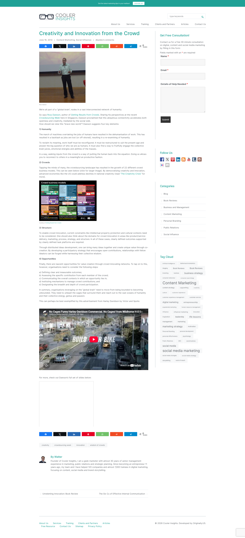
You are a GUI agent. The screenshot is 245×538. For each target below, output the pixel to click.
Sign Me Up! (138, 3)
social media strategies (170, 355)
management (167, 322)
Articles (184, 24)
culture (165, 292)
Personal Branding (172, 221)
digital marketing (170, 302)
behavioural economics (187, 263)
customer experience (178, 292)
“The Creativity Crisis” (131, 173)
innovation (80, 445)
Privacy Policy (95, 526)
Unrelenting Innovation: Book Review (60, 493)
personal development (187, 331)
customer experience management (173, 297)
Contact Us (200, 24)
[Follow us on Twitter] (167, 159)
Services (130, 24)
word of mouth (180, 360)
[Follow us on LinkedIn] (178, 159)
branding (165, 273)
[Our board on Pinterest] (173, 159)
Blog (166, 193)
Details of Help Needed (174, 84)
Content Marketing (66, 40)
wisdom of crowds (97, 445)
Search (202, 16)
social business (190, 341)
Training (145, 24)
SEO (179, 341)
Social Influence (83, 40)
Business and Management (176, 207)
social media (169, 345)
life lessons (195, 317)
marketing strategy (173, 326)
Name (165, 56)
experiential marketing (169, 307)
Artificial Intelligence (169, 263)
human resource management (191, 307)
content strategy (169, 288)
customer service (195, 297)
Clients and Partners (165, 24)
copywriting (184, 288)
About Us (115, 24)
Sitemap (79, 526)
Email (164, 70)
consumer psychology (187, 278)
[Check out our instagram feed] (200, 159)
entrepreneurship (191, 302)
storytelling (166, 360)
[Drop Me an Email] (167, 165)
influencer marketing (181, 312)
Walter (58, 456)
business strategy (193, 273)
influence (165, 312)
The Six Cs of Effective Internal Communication (122, 493)
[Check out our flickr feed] (162, 165)
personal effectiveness (170, 336)
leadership (179, 317)
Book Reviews (170, 200)
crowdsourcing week (62, 445)
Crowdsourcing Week (49, 118)
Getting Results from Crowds (53, 222)
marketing (181, 322)
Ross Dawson (53, 114)
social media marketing (181, 351)
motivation (192, 326)
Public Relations (171, 227)
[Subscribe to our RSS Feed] (183, 159)
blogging (165, 268)
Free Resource (48, 526)
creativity (45, 445)
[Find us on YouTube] (189, 159)
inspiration (166, 317)
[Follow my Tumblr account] (194, 159)
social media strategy (189, 355)
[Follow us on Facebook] (162, 159)
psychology (187, 336)
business (176, 273)
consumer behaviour (169, 278)
